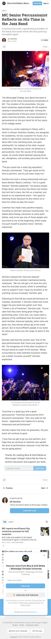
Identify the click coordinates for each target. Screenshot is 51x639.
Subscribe (37, 3)
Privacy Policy (25, 605)
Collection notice (32, 625)
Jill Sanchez (12, 39)
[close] (44, 555)
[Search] (46, 521)
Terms (21, 625)
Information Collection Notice (29, 603)
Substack (13, 637)
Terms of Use (37, 600)
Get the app (37, 631)
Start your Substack (19, 631)
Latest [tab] (10, 522)
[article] (25, 537)
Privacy (15, 625)
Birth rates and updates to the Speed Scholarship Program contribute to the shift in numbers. (19, 538)
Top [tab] (4, 522)
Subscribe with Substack (27, 595)
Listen (45, 40)
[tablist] (8, 521)
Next (43, 488)
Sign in (46, 3)
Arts (4, 11)
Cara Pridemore (17, 542)
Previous (9, 488)
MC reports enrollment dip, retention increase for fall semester (16, 531)
